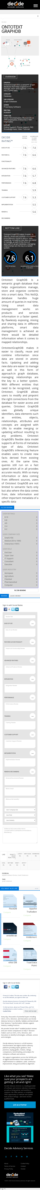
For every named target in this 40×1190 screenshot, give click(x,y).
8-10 (20, 517)
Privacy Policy (8, 1169)
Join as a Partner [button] (20, 1105)
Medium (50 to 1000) (20, 541)
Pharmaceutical (20, 582)
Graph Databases (23, 875)
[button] (6, 609)
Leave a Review (15, 596)
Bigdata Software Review (9, 875)
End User (20, 552)
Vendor (23, 1169)
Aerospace (20, 573)
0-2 (20, 529)
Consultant (20, 561)
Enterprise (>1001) (20, 544)
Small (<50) (20, 538)
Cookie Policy (25, 1163)
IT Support (20, 558)
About (6, 1163)
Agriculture (20, 576)
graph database (7, 881)
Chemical (20, 579)
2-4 (20, 526)
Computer (20, 585)
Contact (23, 1166)
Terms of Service (9, 1166)
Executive (20, 564)
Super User (20, 555)
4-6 (20, 523)
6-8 (20, 520)
